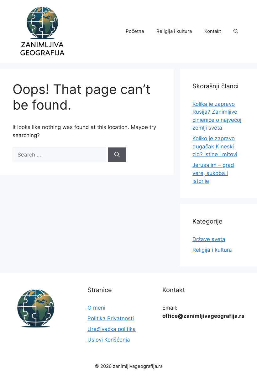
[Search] (117, 154)
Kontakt (212, 31)
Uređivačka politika (111, 329)
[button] (235, 31)
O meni (96, 308)
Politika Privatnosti (110, 318)
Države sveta (208, 239)
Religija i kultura (174, 31)
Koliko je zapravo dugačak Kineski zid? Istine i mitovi (214, 146)
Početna (135, 31)
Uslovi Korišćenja (108, 340)
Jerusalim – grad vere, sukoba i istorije (213, 173)
